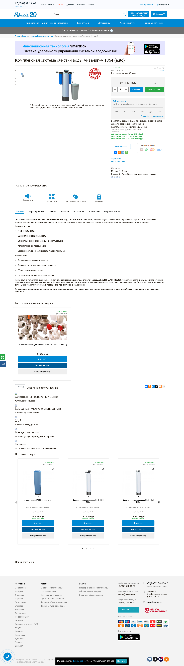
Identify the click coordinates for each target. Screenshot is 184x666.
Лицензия (19, 595)
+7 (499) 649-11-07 (126, 594)
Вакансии (19, 609)
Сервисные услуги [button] (127, 23)
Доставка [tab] (64, 211)
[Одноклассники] (119, 152)
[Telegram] (122, 152)
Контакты (81, 5)
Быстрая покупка (42, 365)
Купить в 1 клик (154, 90)
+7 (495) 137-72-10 (126, 603)
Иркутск (164, 4)
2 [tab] (86, 548)
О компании (20, 588)
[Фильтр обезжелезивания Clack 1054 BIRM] (138, 483)
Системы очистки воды (52, 588)
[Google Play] (129, 637)
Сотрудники (20, 602)
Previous (16, 502)
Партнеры (19, 598)
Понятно (121, 661)
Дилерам (70, 5)
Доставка (19, 638)
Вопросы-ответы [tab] (112, 211)
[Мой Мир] (153, 386)
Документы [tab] (78, 211)
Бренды (19, 631)
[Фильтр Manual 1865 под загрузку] (38, 483)
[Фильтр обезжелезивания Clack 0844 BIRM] (88, 483)
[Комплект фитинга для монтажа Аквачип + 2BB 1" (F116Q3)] (42, 327)
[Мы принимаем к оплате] (143, 623)
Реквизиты (20, 613)
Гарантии (19, 620)
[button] (17, 23)
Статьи (91, 5)
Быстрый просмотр (42, 372)
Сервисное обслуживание (118, 160)
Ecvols (162, 71)
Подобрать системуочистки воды (139, 14)
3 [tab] (90, 548)
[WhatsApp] (126, 152)
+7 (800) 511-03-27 (126, 586)
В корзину (136, 90)
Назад (21, 386)
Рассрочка (20, 635)
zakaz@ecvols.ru (146, 4)
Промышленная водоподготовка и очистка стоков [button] (47, 23)
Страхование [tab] (94, 211)
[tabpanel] (38, 501)
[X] (156, 386)
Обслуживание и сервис (90, 591)
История (19, 591)
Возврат (19, 646)
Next (159, 502)
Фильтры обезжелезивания (54, 602)
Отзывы (19, 606)
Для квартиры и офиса (51, 595)
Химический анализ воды (91, 595)
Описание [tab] (19, 211)
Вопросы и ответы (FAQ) (26, 624)
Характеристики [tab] (36, 211)
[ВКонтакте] (115, 152)
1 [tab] (82, 548)
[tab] (38, 496)
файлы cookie (79, 661)
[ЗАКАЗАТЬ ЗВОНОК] (8, 657)
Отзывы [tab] (52, 211)
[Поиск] (124, 14)
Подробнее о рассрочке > (152, 116)
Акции (60, 5)
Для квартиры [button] (104, 23)
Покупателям (47, 5)
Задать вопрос (121, 146)
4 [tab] (94, 548)
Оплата (18, 642)
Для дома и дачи (48, 591)
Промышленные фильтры (53, 598)
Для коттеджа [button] (83, 23)
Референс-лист (22, 617)
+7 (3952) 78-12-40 (157, 583)
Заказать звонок (21, 7)
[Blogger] (160, 386)
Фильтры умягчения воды (53, 606)
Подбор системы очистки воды (94, 588)
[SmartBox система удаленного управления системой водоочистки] (90, 48)
